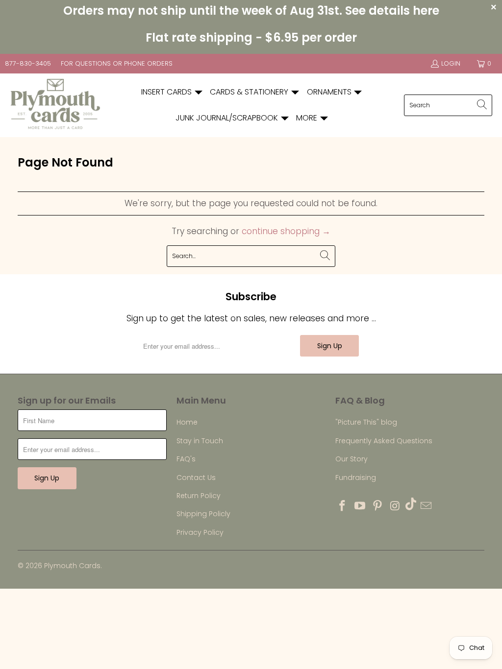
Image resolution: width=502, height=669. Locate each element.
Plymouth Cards (72, 566)
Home (187, 422)
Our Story (351, 459)
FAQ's (186, 459)
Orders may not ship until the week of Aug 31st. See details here (251, 10)
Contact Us (196, 477)
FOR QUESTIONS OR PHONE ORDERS (117, 63)
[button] (172, 92)
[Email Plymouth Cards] (426, 506)
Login (450, 63)
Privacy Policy (200, 532)
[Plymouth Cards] (55, 105)
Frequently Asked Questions (383, 441)
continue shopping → (286, 231)
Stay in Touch (199, 441)
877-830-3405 (28, 63)
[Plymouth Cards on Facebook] (342, 506)
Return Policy (198, 496)
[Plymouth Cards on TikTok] (410, 505)
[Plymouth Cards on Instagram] (395, 506)
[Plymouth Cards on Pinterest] (377, 506)
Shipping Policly (203, 514)
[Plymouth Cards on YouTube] (360, 506)
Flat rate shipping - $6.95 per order (251, 37)
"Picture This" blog (366, 422)
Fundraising (355, 477)
